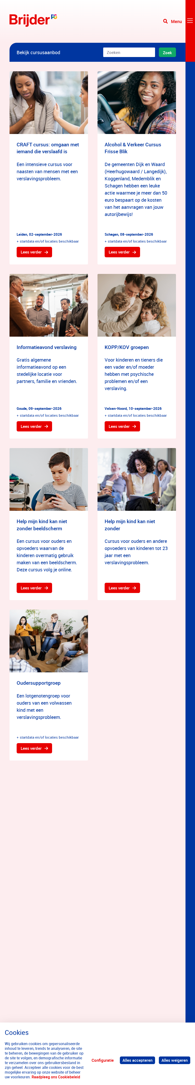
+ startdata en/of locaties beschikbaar (48, 241)
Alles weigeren (174, 1060)
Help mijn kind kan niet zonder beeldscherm (42, 524)
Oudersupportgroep (39, 682)
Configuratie (103, 1060)
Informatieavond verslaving (47, 347)
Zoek (167, 52)
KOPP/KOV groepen (127, 347)
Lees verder (31, 252)
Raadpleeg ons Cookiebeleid (56, 1077)
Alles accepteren (137, 1060)
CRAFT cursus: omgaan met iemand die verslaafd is (48, 148)
